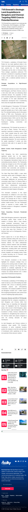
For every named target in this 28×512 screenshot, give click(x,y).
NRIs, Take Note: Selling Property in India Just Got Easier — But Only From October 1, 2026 (13, 390)
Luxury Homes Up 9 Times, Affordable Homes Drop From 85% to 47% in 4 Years (12, 402)
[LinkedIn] (7, 366)
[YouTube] (16, 461)
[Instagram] (20, 361)
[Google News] (18, 461)
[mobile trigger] (25, 1)
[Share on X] (4, 38)
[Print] (12, 38)
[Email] (7, 38)
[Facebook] (7, 361)
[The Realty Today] (3, 1)
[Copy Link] (10, 38)
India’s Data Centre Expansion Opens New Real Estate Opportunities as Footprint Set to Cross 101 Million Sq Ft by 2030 (13, 377)
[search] (20, 1)
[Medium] (20, 366)
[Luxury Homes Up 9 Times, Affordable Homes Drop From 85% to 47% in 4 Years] (23, 401)
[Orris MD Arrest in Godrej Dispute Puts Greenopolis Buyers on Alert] (23, 412)
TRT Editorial (5, 33)
